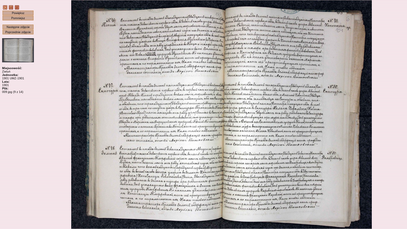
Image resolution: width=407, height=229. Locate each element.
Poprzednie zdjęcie (18, 32)
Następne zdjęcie (18, 27)
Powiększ (18, 13)
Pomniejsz (18, 18)
